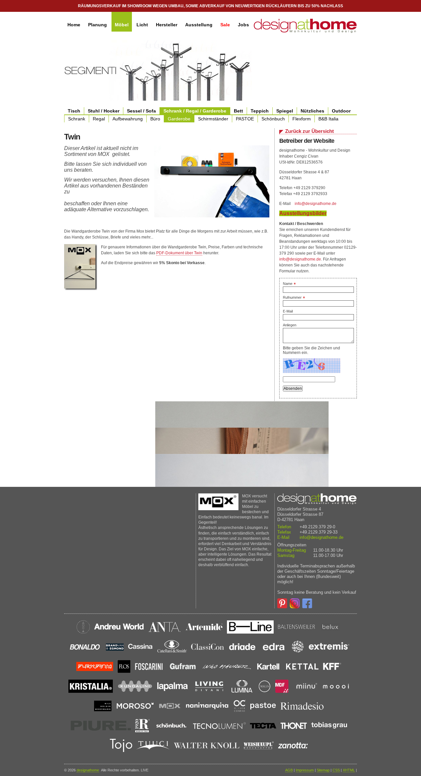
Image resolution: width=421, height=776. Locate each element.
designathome (88, 770)
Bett (238, 110)
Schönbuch (273, 118)
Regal (99, 118)
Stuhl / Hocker (103, 110)
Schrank (76, 118)
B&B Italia (328, 118)
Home (73, 24)
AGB (289, 770)
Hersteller (166, 24)
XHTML (349, 770)
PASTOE (245, 118)
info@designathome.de (315, 203)
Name (289, 284)
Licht (142, 24)
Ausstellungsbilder (303, 213)
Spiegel (284, 110)
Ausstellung (198, 24)
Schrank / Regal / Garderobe (194, 110)
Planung (97, 24)
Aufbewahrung (127, 118)
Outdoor (341, 110)
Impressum (305, 770)
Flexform (301, 118)
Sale (225, 24)
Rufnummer (294, 297)
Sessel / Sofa (141, 110)
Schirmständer (213, 118)
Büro (155, 118)
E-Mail (288, 311)
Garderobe (179, 118)
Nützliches (312, 110)
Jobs (243, 24)
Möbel (122, 24)
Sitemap (323, 770)
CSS (336, 770)
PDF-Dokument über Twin (179, 253)
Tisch (74, 110)
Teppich (260, 110)
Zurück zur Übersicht (309, 131)
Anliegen (289, 325)
